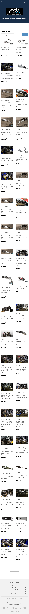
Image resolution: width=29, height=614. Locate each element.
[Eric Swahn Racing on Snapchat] (15, 598)
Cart (26, 2)
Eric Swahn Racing (16, 603)
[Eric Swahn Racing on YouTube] (21, 598)
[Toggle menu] (25, 587)
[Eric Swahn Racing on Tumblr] (18, 598)
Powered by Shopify (14, 604)
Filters (25, 34)
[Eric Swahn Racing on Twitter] (7, 598)
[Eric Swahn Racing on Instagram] (13, 598)
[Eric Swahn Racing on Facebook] (10, 598)
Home (3, 25)
